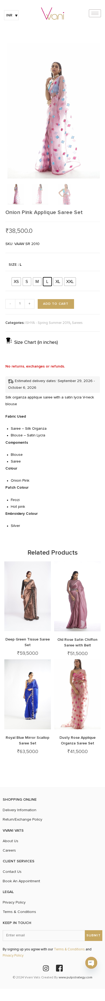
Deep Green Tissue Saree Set (27, 642)
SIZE (13, 264)
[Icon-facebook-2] (59, 968)
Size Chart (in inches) (36, 342)
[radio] (16, 282)
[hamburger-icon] (95, 13)
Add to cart (56, 304)
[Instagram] (45, 968)
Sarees (77, 323)
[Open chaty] (91, 963)
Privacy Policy (13, 955)
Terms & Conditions (69, 949)
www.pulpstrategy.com (75, 977)
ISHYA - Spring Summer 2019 (47, 323)
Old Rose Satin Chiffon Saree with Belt (77, 642)
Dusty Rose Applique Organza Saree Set (78, 740)
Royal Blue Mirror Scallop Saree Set (27, 740)
